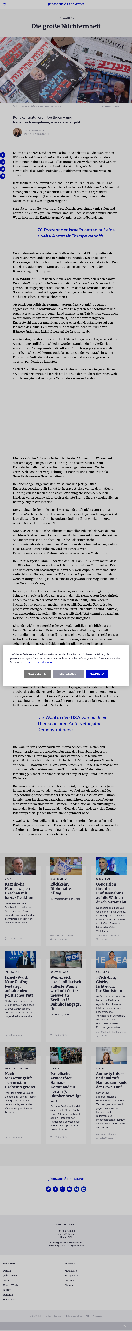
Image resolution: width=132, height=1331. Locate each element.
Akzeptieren (97, 673)
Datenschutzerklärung (39, 662)
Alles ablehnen (37, 673)
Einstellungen (68, 673)
